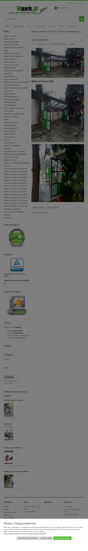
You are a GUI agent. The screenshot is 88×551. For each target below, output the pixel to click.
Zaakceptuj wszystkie (62, 538)
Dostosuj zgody (46, 538)
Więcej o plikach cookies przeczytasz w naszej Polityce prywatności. (25, 534)
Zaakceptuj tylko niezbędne (28, 538)
